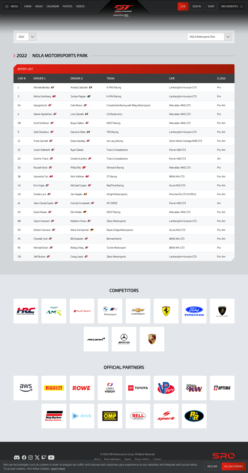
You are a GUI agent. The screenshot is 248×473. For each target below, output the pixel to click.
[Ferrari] (166, 311)
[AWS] (25, 388)
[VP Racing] (166, 388)
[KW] (194, 388)
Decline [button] (212, 466)
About (97, 459)
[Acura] (25, 311)
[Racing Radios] (194, 416)
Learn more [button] (58, 468)
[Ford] (194, 311)
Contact (157, 459)
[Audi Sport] (82, 311)
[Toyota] (138, 388)
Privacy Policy (142, 459)
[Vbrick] (82, 416)
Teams (127, 459)
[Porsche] (152, 339)
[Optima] (222, 388)
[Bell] (138, 416)
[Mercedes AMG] (124, 339)
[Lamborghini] (222, 311)
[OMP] (110, 416)
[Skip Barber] (54, 416)
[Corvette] (138, 311)
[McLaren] (96, 339)
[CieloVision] (110, 388)
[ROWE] (82, 388)
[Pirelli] (54, 388)
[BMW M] (110, 311)
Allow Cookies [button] (233, 466)
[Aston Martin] (54, 311)
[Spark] (166, 416)
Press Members (112, 459)
